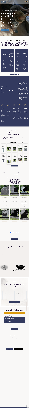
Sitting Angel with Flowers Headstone (14, 223)
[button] (1, 267)
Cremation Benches (20, 146)
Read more (5, 205)
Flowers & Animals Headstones (14, 156)
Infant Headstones (25, 156)
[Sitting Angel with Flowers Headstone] (14, 214)
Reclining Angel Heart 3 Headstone (5, 223)
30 (16, 232)
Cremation (14, 145)
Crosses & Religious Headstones (3, 156)
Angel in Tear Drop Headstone (24, 223)
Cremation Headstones (25, 146)
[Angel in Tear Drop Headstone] (24, 214)
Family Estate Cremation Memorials (9, 156)
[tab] (14, 313)
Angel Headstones (3, 146)
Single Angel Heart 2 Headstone (24, 200)
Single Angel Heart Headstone (14, 200)
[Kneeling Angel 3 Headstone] (4, 190)
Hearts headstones (20, 156)
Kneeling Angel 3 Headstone (5, 200)
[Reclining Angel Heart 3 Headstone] (4, 214)
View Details (24, 206)
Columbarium (9, 145)
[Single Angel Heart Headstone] (14, 190)
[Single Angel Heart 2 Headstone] (24, 190)
